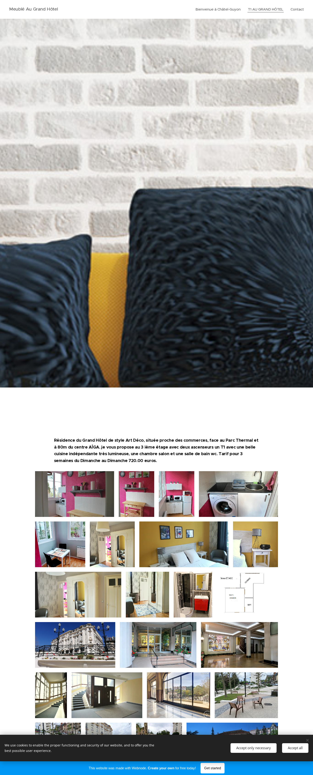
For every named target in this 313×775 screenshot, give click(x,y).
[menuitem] (219, 9)
